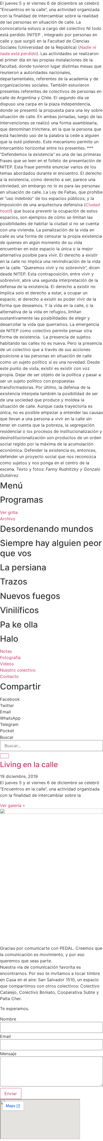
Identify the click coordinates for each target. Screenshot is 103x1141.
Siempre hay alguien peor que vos (51, 548)
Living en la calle (29, 764)
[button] (51, 699)
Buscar (6, 737)
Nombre (8, 1019)
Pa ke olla (19, 624)
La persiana (23, 567)
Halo (9, 639)
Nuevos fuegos (30, 596)
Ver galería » (12, 805)
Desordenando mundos (46, 529)
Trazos (13, 581)
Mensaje (8, 1054)
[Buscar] (4, 755)
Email (5, 1036)
